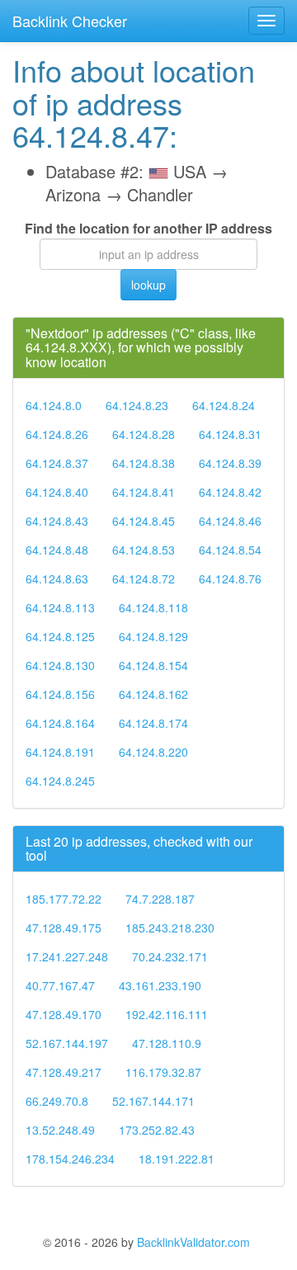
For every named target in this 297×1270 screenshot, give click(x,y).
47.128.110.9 (166, 1043)
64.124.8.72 (143, 578)
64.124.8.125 (60, 636)
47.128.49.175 (63, 927)
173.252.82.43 (157, 1129)
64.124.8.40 (57, 492)
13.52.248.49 (60, 1129)
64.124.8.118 (153, 607)
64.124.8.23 (137, 405)
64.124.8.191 (60, 752)
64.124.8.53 (143, 549)
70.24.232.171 (170, 956)
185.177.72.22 (63, 898)
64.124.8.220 (153, 752)
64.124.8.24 (223, 405)
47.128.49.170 (63, 1014)
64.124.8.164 (60, 723)
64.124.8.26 (57, 434)
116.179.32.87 (163, 1072)
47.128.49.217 (63, 1072)
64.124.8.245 (60, 780)
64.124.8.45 (143, 520)
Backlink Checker (69, 20)
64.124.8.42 (230, 492)
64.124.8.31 (230, 434)
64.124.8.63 (57, 578)
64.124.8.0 (54, 405)
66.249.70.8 (57, 1101)
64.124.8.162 (153, 694)
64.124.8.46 (230, 520)
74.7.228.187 (160, 898)
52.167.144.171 (153, 1101)
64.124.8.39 (230, 463)
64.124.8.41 (143, 492)
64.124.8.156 (60, 694)
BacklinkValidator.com (193, 1242)
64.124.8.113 (60, 607)
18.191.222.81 (176, 1158)
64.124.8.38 (143, 463)
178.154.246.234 (70, 1158)
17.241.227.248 (67, 956)
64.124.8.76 (230, 578)
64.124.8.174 (153, 723)
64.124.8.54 (230, 549)
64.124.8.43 (57, 520)
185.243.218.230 (169, 927)
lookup (148, 284)
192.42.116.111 (166, 1014)
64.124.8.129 (153, 636)
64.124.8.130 (60, 665)
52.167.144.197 (67, 1043)
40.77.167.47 (60, 985)
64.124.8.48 (57, 549)
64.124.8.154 (153, 665)
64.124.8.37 (57, 463)
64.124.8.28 (143, 434)
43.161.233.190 (160, 985)
